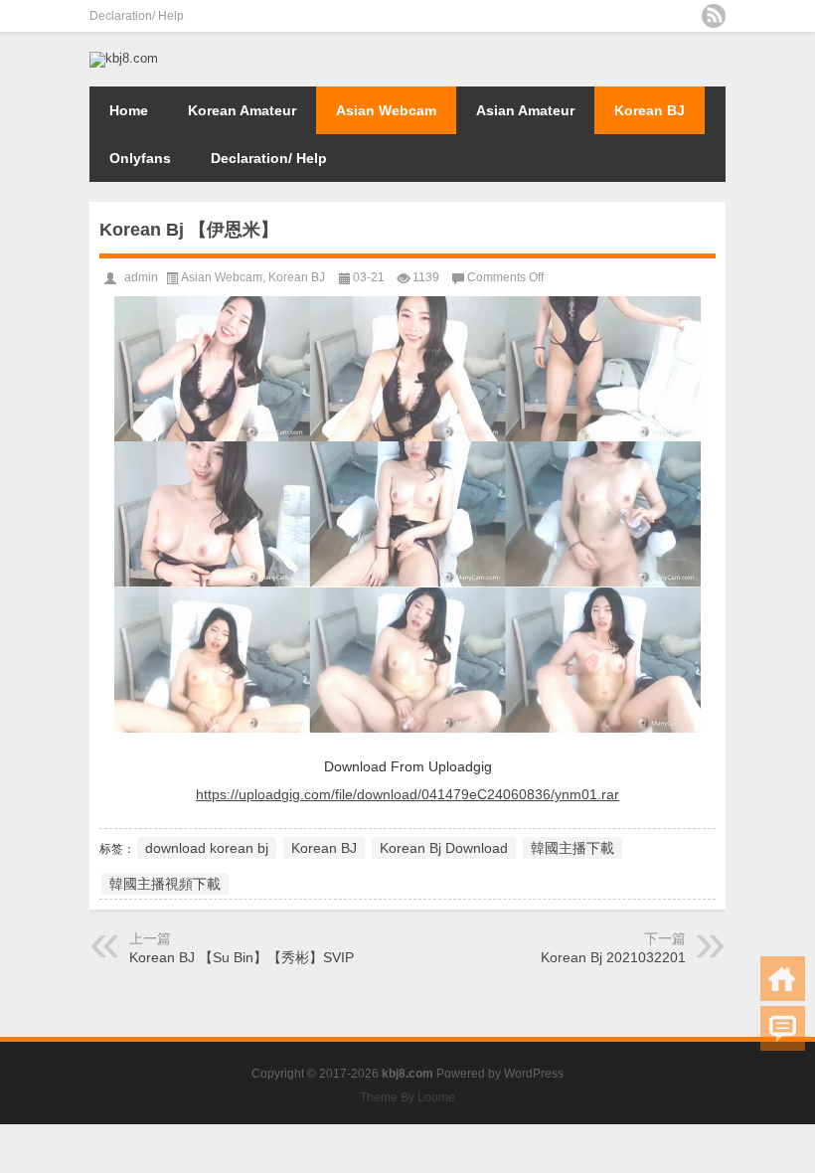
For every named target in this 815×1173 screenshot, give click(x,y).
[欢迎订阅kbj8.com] (714, 16)
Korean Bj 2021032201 (613, 957)
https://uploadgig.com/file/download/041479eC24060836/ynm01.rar (407, 794)
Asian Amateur (525, 110)
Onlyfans (140, 158)
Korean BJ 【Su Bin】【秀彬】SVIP (241, 957)
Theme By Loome (407, 1097)
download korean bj (206, 848)
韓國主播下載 (572, 848)
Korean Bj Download (444, 848)
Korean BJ (649, 110)
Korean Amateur (242, 110)
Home (128, 110)
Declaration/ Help (136, 16)
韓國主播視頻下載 (165, 884)
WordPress (534, 1074)
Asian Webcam (386, 110)
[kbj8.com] (123, 58)
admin (141, 277)
